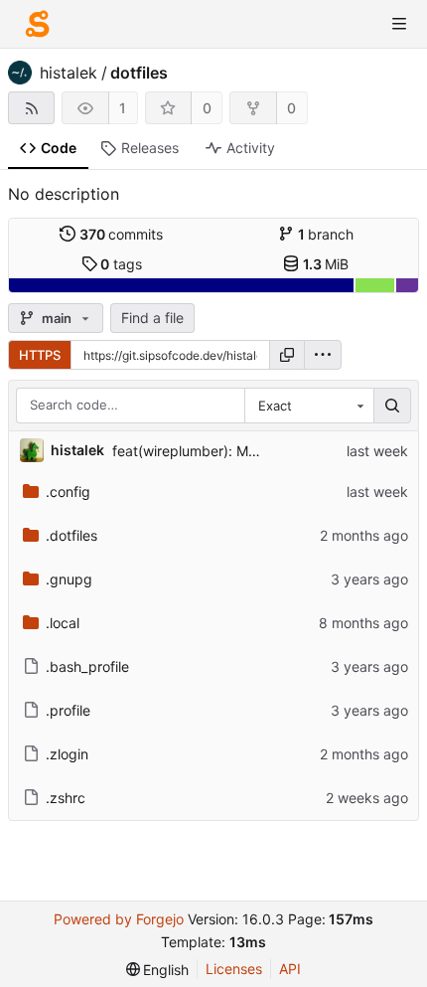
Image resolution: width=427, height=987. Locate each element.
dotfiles (139, 72)
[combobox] (308, 405)
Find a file (152, 317)
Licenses (234, 968)
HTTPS (40, 355)
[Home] (38, 24)
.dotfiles (71, 535)
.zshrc (65, 797)
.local (62, 622)
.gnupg (69, 579)
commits (121, 234)
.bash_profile (87, 666)
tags (121, 263)
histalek (68, 72)
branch (326, 234)
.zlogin (67, 753)
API (290, 968)
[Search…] (392, 405)
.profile (68, 710)
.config (68, 491)
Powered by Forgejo (119, 918)
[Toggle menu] (399, 24)
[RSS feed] (31, 107)
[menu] (323, 355)
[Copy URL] (287, 355)
